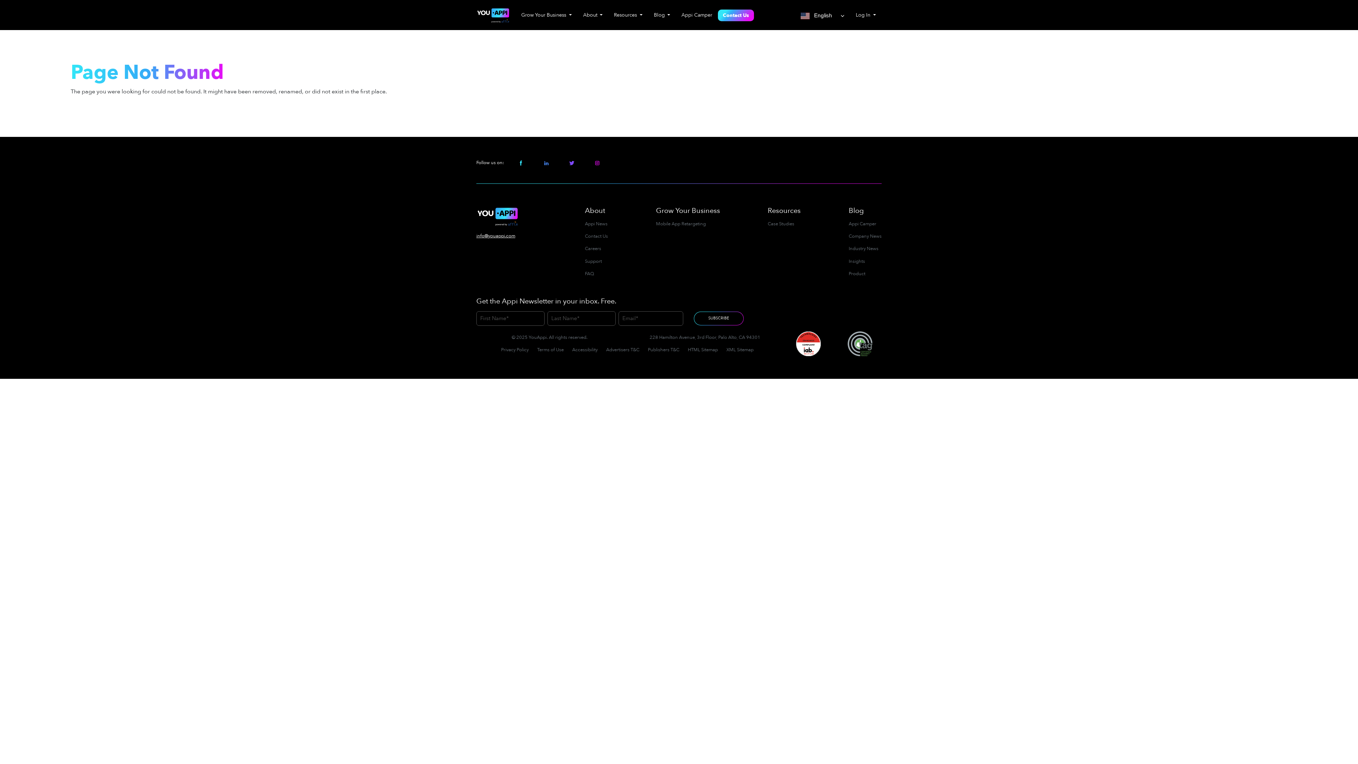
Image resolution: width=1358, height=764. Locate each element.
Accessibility (585, 350)
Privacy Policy (515, 350)
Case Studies (781, 224)
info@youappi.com (495, 236)
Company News (865, 236)
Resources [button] (626, 15)
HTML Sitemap (703, 350)
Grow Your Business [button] (544, 15)
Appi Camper (696, 15)
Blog (856, 210)
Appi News (596, 224)
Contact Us (736, 15)
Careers (593, 248)
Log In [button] (864, 15)
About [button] (591, 15)
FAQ (589, 274)
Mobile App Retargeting (681, 224)
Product (857, 274)
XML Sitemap (740, 350)
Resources (784, 210)
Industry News (863, 248)
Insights (857, 261)
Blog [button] (660, 15)
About (595, 210)
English (822, 15)
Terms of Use (550, 350)
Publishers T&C (663, 350)
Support (593, 261)
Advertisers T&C (622, 350)
